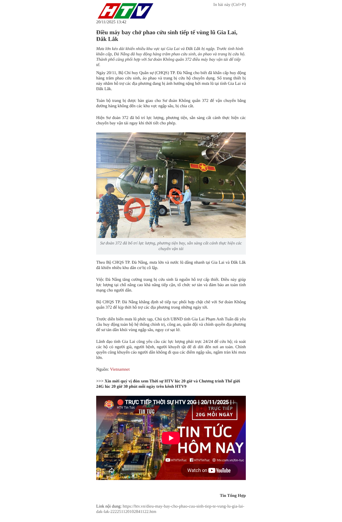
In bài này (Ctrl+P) (229, 4)
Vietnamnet (120, 369)
